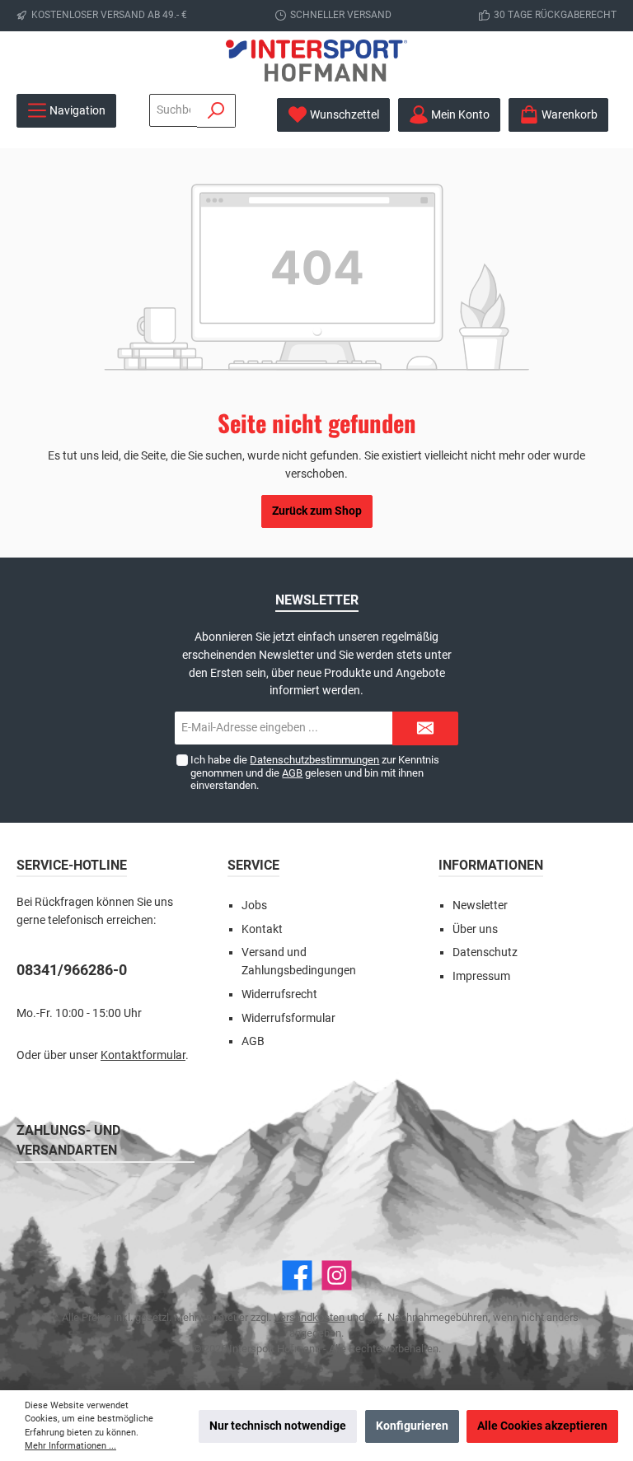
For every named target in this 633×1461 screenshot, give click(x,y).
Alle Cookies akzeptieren (542, 1426)
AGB (292, 773)
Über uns (475, 929)
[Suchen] (216, 111)
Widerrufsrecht (279, 994)
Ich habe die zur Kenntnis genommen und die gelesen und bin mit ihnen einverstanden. (314, 772)
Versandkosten (309, 1317)
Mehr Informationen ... (70, 1445)
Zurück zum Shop (317, 511)
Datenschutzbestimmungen (314, 760)
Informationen (490, 865)
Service (253, 865)
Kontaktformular (143, 1055)
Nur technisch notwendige (277, 1426)
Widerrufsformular (288, 1018)
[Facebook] (297, 1275)
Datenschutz (485, 952)
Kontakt (262, 929)
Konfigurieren (412, 1426)
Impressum (481, 976)
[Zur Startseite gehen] (316, 61)
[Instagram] (336, 1275)
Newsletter (480, 906)
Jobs (254, 906)
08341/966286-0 (71, 969)
